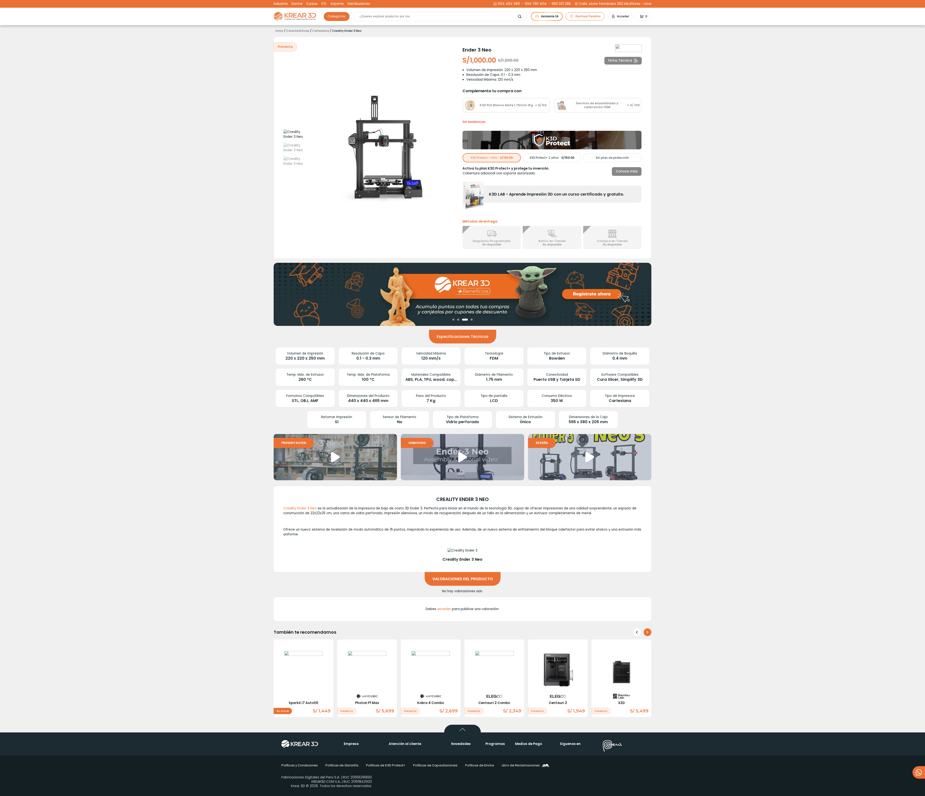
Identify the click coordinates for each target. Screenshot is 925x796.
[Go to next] (647, 632)
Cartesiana (320, 31)
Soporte (337, 4)
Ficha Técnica (620, 60)
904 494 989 (509, 4)
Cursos (311, 4)
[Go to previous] (637, 632)
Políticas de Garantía (341, 765)
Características (297, 31)
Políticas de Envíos (479, 765)
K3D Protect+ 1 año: (492, 158)
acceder (444, 609)
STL (324, 4)
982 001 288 (560, 4)
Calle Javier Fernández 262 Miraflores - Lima (615, 4)
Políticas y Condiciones (299, 765)
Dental (296, 4)
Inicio (279, 31)
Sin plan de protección (612, 158)
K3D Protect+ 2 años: (552, 158)
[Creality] (628, 48)
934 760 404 (535, 4)
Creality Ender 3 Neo (300, 508)
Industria (281, 4)
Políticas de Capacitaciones (435, 765)
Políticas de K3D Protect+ (385, 765)
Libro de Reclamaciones (521, 765)
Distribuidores (359, 4)
